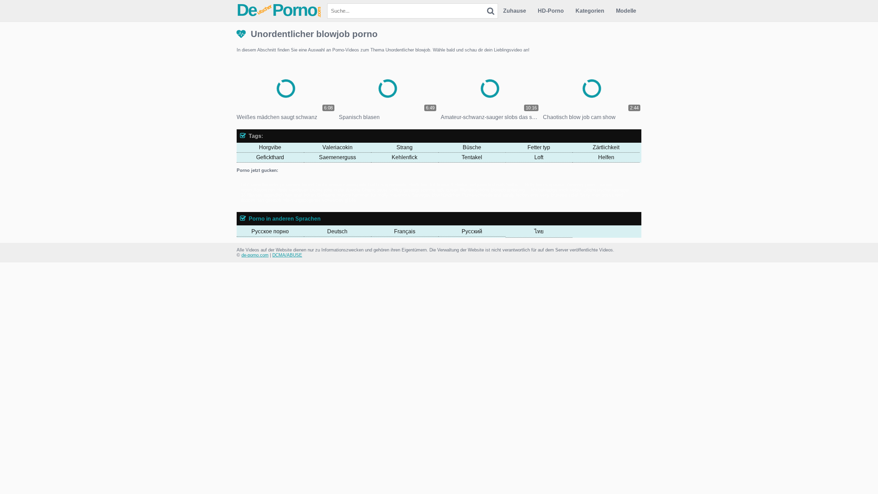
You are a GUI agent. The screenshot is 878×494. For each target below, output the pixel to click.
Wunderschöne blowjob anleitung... (494, 189)
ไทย (539, 231)
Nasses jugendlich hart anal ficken (281, 195)
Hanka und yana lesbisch (479, 184)
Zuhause (514, 11)
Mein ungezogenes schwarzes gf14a (319, 200)
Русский (472, 231)
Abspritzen (264, 189)
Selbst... (514, 184)
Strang (404, 147)
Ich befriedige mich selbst (556, 189)
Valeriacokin (337, 147)
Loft (538, 157)
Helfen (606, 157)
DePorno (279, 10)
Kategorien (590, 11)
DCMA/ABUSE (287, 255)
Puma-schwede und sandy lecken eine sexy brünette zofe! (520, 195)
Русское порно (270, 231)
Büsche (472, 147)
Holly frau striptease (545, 184)
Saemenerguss (337, 157)
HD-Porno (551, 11)
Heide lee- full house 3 (430, 184)
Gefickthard (270, 157)
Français (404, 231)
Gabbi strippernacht (387, 184)
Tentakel (472, 157)
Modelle (626, 11)
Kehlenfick (404, 157)
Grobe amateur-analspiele (341, 184)
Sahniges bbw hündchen (436, 195)
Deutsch (337, 231)
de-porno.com (255, 255)
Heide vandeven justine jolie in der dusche (318, 189)
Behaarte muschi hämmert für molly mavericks (363, 195)
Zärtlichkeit (606, 147)
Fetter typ (538, 147)
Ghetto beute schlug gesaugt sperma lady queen (410, 189)
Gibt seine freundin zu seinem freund (277, 184)
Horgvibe (270, 147)
